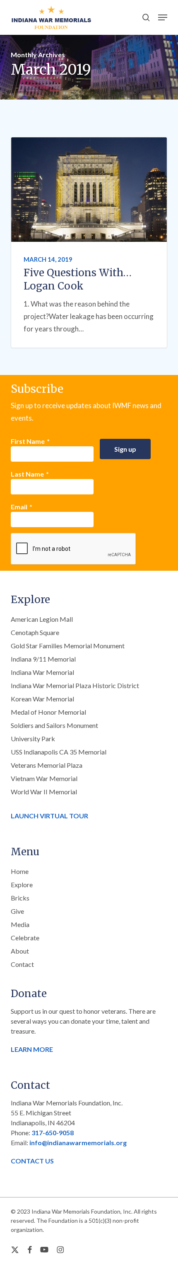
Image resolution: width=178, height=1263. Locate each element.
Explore (22, 884)
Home (20, 871)
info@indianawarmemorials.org (78, 1142)
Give (17, 911)
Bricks (20, 898)
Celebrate (25, 938)
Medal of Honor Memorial (48, 712)
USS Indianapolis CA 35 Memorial (58, 752)
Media (20, 924)
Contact (22, 964)
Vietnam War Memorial (44, 778)
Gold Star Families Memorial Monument (68, 646)
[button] (162, 17)
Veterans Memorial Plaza (46, 765)
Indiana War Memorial (42, 672)
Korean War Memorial (42, 699)
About (20, 951)
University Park (33, 738)
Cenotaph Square (35, 632)
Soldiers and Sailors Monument (54, 725)
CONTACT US (32, 1161)
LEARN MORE (32, 1049)
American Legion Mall (42, 619)
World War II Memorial (44, 792)
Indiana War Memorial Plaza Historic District (75, 685)
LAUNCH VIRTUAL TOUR (49, 816)
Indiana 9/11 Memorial (43, 659)
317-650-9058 (52, 1132)
